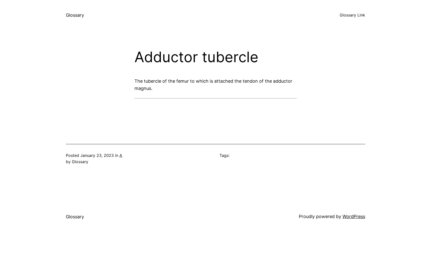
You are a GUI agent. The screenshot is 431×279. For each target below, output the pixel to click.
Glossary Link (352, 14)
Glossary (75, 15)
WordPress (353, 216)
